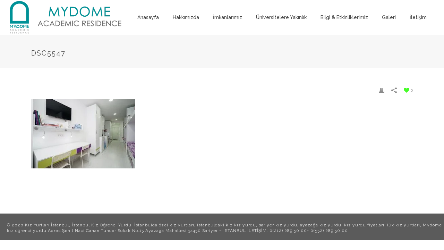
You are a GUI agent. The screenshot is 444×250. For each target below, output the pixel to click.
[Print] (381, 90)
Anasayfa (148, 17)
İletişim (418, 17)
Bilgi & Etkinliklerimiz (344, 17)
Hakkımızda (186, 17)
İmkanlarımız (227, 17)
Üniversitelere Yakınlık (281, 17)
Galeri (389, 17)
